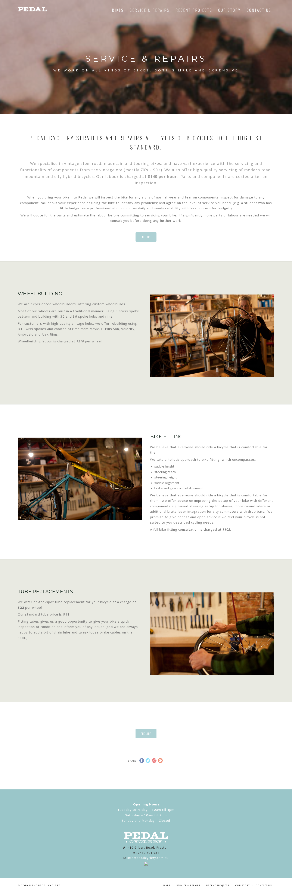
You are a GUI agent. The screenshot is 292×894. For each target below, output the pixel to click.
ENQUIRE (146, 237)
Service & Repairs (150, 10)
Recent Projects (193, 10)
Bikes (118, 10)
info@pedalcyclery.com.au (147, 858)
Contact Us (259, 10)
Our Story (229, 10)
